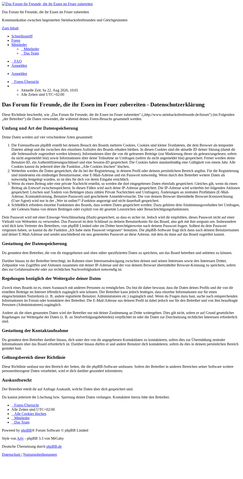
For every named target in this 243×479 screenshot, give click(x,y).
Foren (15, 40)
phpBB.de (54, 446)
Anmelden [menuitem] (19, 66)
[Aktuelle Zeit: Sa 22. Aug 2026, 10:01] (12, 86)
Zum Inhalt (10, 28)
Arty (20, 438)
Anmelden (19, 74)
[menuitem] (30, 49)
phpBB (26, 430)
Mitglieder (19, 45)
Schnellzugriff (22, 36)
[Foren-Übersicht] (47, 4)
